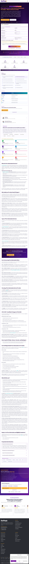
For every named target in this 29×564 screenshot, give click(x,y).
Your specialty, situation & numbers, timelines (7, 40)
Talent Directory (3, 550)
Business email (3, 30)
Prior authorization (4, 165)
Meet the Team (17, 535)
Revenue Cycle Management (18, 527)
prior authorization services (9, 393)
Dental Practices (3, 535)
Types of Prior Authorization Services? (14, 452)
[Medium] (8, 562)
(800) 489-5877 (4, 529)
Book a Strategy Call (17, 539)
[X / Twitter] (5, 562)
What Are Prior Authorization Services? (14, 444)
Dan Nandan (6, 117)
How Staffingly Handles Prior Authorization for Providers (8, 85)
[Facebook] (4, 562)
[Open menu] (27, 1)
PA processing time (13, 332)
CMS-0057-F (5, 461)
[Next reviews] (28, 512)
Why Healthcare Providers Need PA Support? (14, 450)
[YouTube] (2, 562)
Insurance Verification (17, 524)
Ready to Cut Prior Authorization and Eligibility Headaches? (8, 87)
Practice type (3, 35)
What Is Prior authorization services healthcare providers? (8, 77)
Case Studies (2, 546)
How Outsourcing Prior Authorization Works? (14, 455)
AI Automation (17, 521)
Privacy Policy (20, 562)
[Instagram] (9, 562)
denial (21, 252)
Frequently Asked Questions (19, 87)
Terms (3, 558)
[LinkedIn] (1, 562)
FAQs (1, 547)
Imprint (22, 562)
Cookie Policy (16, 562)
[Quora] (6, 562)
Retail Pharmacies (3, 539)
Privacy (1, 558)
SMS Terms (3, 44)
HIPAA (7, 290)
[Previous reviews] (1, 512)
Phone (16, 30)
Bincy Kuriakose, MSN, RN (8, 121)
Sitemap (9, 558)
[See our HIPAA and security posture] (18, 53)
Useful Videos (2, 553)
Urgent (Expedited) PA (5, 226)
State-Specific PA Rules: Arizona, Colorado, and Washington (21, 83)
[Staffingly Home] (7, 521)
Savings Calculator (3, 549)
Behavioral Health (3, 536)
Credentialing (16, 528)
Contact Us (16, 536)
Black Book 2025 (10, 461)
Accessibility (6, 558)
